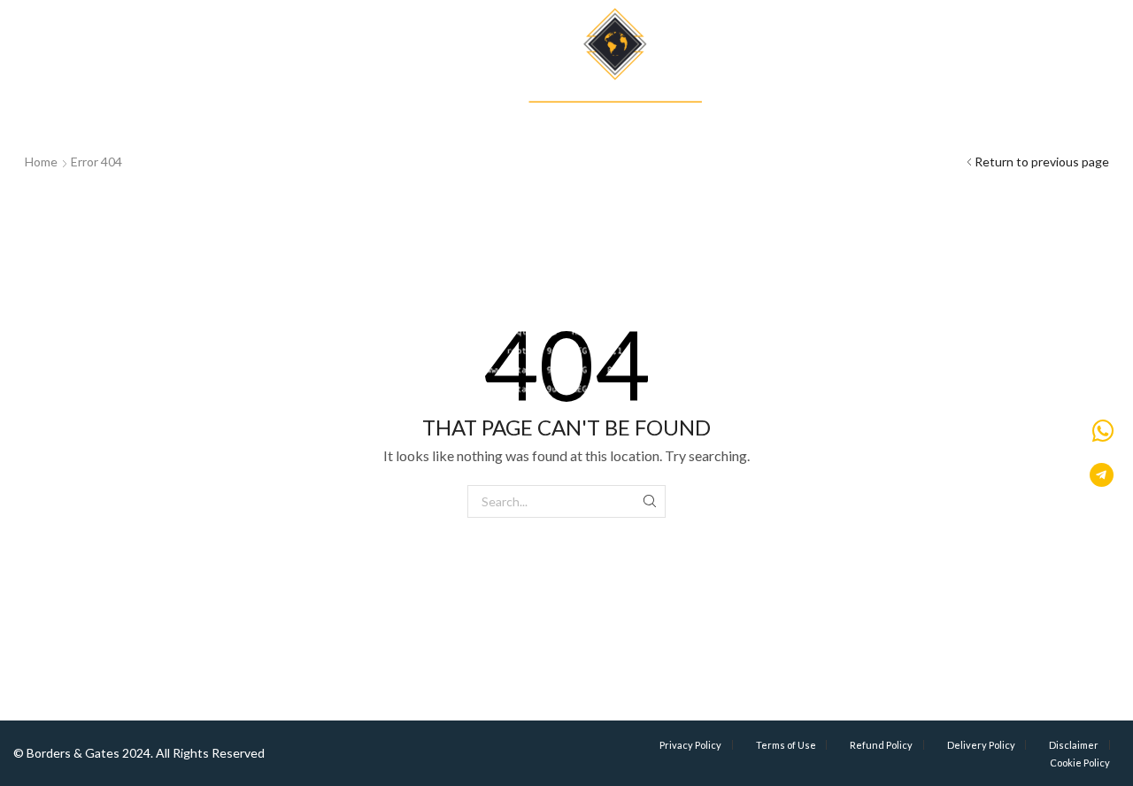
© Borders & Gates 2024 (81, 752)
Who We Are (993, 96)
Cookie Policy (1080, 762)
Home (41, 161)
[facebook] (1027, 34)
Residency (128, 96)
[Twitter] (978, 34)
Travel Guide (842, 96)
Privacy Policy (690, 745)
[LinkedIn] (953, 34)
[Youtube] (1077, 34)
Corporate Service (345, 96)
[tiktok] (1127, 34)
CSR (1055, 96)
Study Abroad (228, 96)
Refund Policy (881, 745)
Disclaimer (1073, 745)
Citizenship (35, 96)
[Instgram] (1052, 34)
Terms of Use (786, 745)
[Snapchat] (1102, 34)
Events (920, 96)
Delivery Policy (981, 745)
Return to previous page (1042, 161)
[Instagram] (1003, 34)
